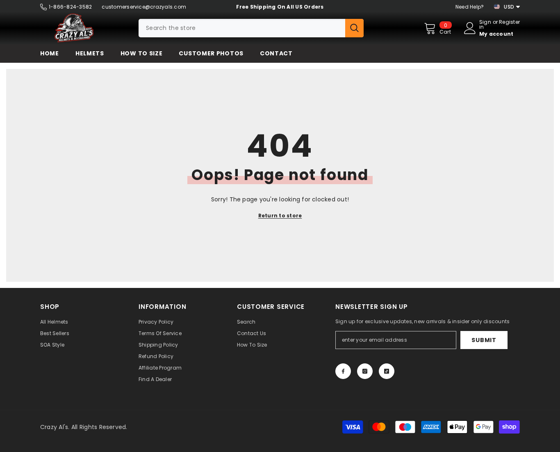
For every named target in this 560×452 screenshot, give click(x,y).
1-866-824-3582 (70, 6)
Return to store (280, 215)
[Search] (251, 28)
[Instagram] (365, 371)
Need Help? (469, 6)
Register (509, 22)
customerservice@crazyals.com (144, 6)
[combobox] (242, 28)
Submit (483, 340)
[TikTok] (386, 371)
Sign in (485, 25)
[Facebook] (343, 371)
